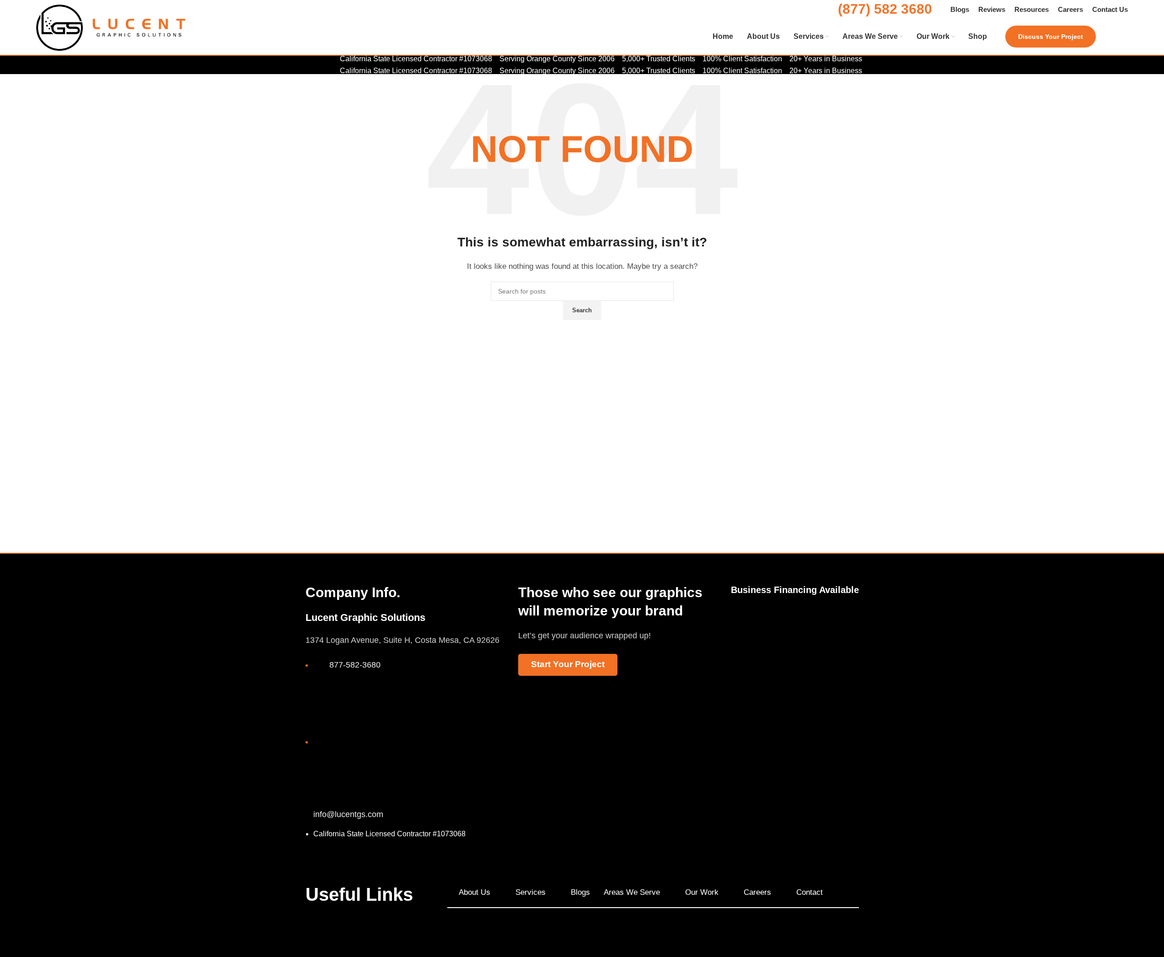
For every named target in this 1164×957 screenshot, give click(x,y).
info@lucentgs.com (348, 814)
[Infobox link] (582, 37)
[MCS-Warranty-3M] (794, 619)
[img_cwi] (747, 629)
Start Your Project (568, 664)
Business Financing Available (795, 590)
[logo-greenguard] (841, 627)
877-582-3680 (355, 664)
